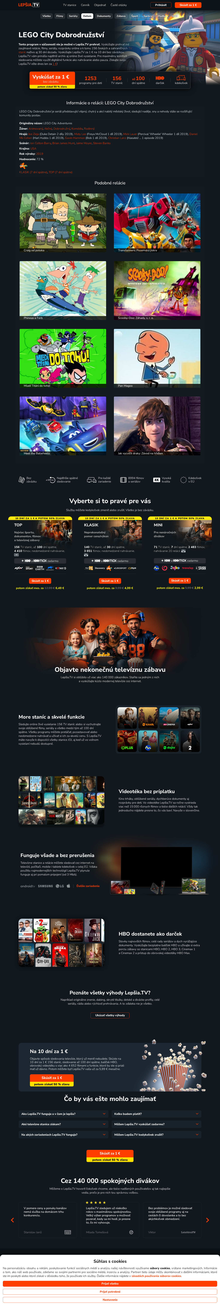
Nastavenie (110, 1300)
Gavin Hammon (75, 138)
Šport (134, 16)
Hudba (162, 16)
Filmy (59, 16)
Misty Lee (80, 134)
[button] (12, 1220)
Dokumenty (104, 16)
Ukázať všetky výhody (110, 1015)
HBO (174, 16)
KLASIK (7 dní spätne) (33, 172)
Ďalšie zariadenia (88, 886)
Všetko (47, 16)
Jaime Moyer (84, 143)
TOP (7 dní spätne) (60, 172)
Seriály (73, 16)
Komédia (77, 129)
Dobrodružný (61, 129)
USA (33, 149)
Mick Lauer (130, 134)
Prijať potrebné (110, 1292)
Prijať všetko (110, 1284)
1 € (55, 64)
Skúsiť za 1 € (188, 5)
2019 (39, 154)
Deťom (87, 16)
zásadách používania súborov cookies (156, 1276)
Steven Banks (101, 143)
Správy (148, 16)
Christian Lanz (117, 138)
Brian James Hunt (63, 143)
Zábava (121, 16)
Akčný (48, 129)
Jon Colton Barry (40, 143)
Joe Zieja (33, 134)
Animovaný (36, 129)
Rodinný (89, 129)
